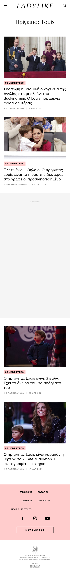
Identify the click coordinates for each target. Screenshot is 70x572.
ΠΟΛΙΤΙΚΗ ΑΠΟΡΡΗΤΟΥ (21, 509)
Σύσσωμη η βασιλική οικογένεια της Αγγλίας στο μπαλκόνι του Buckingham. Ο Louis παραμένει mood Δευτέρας (35, 96)
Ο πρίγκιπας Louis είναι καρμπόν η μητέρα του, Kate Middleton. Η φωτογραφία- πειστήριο (34, 458)
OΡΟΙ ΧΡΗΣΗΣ (44, 500)
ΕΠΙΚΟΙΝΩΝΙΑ (26, 492)
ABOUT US (27, 500)
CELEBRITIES (14, 83)
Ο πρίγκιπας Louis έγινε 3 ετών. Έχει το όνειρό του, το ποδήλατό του (32, 382)
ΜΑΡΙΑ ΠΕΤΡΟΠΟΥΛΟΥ (16, 185)
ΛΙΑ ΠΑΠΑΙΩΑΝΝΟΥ (14, 108)
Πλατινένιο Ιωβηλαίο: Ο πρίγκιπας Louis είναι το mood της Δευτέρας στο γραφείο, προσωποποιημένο (34, 174)
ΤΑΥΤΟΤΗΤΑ (43, 492)
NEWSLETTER (35, 530)
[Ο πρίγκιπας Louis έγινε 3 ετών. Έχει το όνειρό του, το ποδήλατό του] (35, 346)
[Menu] (5, 5)
